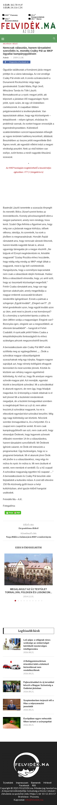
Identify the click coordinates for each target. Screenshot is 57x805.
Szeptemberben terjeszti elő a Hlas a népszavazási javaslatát (38, 703)
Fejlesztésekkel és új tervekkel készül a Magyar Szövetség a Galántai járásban (38, 685)
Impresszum (22, 782)
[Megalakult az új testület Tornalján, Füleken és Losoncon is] (28, 569)
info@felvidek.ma (34, 800)
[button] (6, 579)
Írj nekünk (8, 782)
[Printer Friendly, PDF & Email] (13, 512)
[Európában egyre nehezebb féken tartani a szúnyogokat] (11, 723)
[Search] (54, 38)
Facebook (24, 785)
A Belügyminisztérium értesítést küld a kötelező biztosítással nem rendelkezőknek (36, 665)
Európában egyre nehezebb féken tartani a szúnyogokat (37, 720)
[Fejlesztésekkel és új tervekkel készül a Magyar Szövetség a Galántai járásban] (11, 686)
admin (6, 57)
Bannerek (36, 782)
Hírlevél (47, 782)
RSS (34, 785)
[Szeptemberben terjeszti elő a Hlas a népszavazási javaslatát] (11, 704)
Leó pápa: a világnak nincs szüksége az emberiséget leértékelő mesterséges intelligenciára (36, 644)
